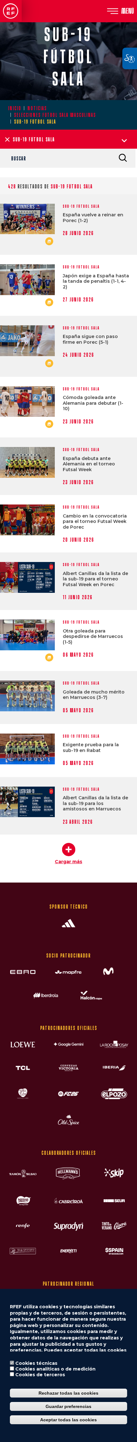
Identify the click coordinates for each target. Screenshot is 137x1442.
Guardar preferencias (68, 1406)
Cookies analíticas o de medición (55, 1369)
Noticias (37, 108)
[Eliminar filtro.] (7, 139)
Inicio (14, 108)
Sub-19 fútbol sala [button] (34, 139)
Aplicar (122, 157)
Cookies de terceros (40, 1375)
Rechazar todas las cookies (68, 1393)
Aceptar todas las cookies (68, 1419)
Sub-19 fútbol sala (81, 206)
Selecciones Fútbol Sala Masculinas (55, 115)
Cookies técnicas (36, 1363)
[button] (68, 850)
